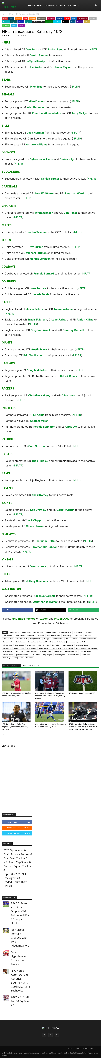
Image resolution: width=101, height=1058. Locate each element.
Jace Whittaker (44, 193)
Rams (72, 22)
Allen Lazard (69, 395)
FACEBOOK (61, 618)
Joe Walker (36, 67)
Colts (73, 18)
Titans (14, 25)
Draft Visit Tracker (14, 858)
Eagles (14, 22)
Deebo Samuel (39, 55)
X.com (44, 618)
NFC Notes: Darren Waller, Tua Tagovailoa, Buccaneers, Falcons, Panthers (15, 726)
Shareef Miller (39, 420)
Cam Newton (36, 446)
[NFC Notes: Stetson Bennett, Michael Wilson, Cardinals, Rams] (17, 681)
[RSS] (50, 1035)
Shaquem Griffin (45, 541)
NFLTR (93, 49)
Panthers (57, 22)
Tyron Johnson (43, 212)
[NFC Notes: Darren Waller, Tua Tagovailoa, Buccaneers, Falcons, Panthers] (17, 712)
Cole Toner (70, 212)
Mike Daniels (37, 101)
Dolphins (6, 22)
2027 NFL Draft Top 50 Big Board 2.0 (21, 1001)
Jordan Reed (55, 49)
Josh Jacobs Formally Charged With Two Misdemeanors (20, 937)
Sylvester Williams (42, 159)
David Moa (78, 635)
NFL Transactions (38, 22)
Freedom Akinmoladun (46, 113)
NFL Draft (73, 5)
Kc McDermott (68, 648)
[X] (57, 1035)
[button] (96, 5)
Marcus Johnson (40, 258)
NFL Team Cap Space (16, 862)
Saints (87, 22)
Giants (21, 22)
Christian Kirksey (39, 395)
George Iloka (38, 566)
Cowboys (92, 18)
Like (28, 822)
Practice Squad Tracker (17, 866)
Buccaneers (41, 18)
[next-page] (7, 734)
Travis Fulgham (37, 319)
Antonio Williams (36, 144)
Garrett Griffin (65, 509)
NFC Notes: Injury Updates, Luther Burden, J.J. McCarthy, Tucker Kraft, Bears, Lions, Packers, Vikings (83, 726)
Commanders (83, 18)
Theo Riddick (40, 460)
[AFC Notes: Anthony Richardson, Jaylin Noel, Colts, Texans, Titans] (50, 712)
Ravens (79, 22)
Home (4, 14)
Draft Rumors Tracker (16, 854)
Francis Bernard (44, 273)
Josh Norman (35, 132)
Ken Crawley (38, 509)
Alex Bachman (38, 632)
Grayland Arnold (41, 330)
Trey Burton (35, 247)
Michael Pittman (36, 253)
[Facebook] (44, 1035)
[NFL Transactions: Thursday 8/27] (84, 681)
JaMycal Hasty (35, 61)
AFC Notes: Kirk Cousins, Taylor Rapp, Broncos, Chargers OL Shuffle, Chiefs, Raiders (50, 695)
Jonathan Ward (74, 193)
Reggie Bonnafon (44, 426)
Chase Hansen (35, 526)
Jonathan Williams (45, 601)
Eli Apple (38, 414)
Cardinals (51, 18)
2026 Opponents (13, 850)
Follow (27, 828)
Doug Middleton (37, 370)
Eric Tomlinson (32, 355)
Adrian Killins (85, 319)
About (30, 5)
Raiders (65, 22)
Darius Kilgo (67, 159)
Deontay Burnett (73, 330)
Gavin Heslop (20, 642)
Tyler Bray (35, 86)
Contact (39, 5)
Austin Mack (39, 349)
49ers (11, 14)
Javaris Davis (40, 294)
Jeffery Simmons (37, 581)
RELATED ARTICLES (11, 666)
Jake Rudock (38, 288)
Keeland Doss (80, 648)
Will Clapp (34, 520)
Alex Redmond (36, 107)
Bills (25, 18)
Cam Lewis (88, 632)
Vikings (21, 25)
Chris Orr (71, 426)
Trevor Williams (63, 309)
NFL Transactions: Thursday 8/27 (82, 693)
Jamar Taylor (62, 67)
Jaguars (28, 22)
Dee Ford (31, 49)
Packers (49, 22)
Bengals (18, 18)
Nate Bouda (8, 36)
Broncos (32, 18)
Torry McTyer (80, 113)
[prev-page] (3, 734)
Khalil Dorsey (40, 495)
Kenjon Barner (50, 178)
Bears (11, 18)
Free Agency (62, 5)
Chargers (59, 18)
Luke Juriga (58, 319)
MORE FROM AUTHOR (32, 666)
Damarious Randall (45, 547)
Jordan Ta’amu (36, 232)
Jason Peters (34, 309)
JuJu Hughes (56, 648)
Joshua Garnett (45, 595)
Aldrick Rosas (68, 376)
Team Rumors (50, 5)
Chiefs (67, 18)
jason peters (19, 645)
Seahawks (6, 25)
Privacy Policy (88, 1048)
